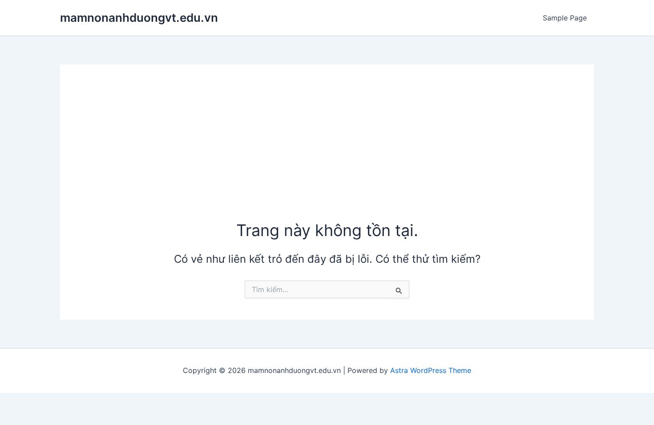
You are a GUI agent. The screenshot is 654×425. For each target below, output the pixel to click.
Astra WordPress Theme (430, 370)
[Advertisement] (327, 152)
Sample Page (565, 17)
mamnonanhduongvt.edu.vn (139, 17)
